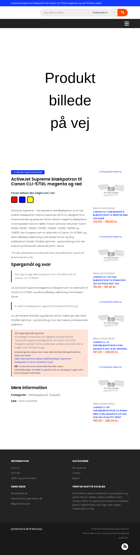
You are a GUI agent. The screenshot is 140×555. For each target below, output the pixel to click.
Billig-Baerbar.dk (20, 503)
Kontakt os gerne (41, 369)
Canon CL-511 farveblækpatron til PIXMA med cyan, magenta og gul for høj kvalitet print (110, 412)
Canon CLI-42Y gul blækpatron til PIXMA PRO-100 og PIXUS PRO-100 (110, 280)
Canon (77, 473)
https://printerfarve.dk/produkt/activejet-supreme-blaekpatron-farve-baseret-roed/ (43, 360)
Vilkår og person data (23, 478)
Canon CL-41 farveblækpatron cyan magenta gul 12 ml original (110, 345)
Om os (15, 468)
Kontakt (15, 473)
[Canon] (54, 395)
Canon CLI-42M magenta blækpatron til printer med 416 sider (110, 215)
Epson (76, 478)
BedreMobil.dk (19, 493)
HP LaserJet (79, 468)
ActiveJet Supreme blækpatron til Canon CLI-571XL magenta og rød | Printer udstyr (56, 3)
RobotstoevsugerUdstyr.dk (26, 498)
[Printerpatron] (38, 395)
